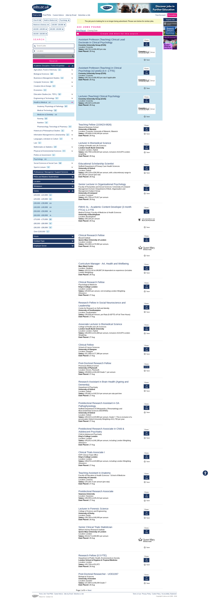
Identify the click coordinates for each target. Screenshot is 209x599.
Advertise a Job (84, 15)
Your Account (160, 15)
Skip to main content (9, 2)
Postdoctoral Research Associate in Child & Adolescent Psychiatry (101, 430)
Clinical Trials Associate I (91, 452)
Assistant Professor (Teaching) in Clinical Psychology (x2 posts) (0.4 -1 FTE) (99, 69)
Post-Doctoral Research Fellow (94, 363)
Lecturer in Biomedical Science (94, 143)
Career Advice (58, 15)
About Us (42, 597)
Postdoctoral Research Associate (95, 491)
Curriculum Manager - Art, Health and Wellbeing (103, 263)
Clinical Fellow (86, 344)
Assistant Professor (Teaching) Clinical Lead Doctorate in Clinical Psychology (101, 41)
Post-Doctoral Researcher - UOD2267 (98, 574)
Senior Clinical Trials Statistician (95, 527)
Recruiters (172, 15)
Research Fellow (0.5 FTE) (92, 555)
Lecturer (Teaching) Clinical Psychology (99, 96)
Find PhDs (47, 15)
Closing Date (92, 31)
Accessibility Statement (169, 594)
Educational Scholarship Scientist (96, 163)
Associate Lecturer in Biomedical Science (100, 324)
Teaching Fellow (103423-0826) (94, 124)
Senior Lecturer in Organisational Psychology (102, 184)
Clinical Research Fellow (91, 235)
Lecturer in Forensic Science (93, 508)
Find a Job (37, 15)
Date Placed (81, 31)
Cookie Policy (156, 594)
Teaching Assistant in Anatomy (94, 473)
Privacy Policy (146, 594)
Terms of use (137, 594)
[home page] (42, 8)
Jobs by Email (71, 15)
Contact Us (49, 597)
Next (89, 590)
